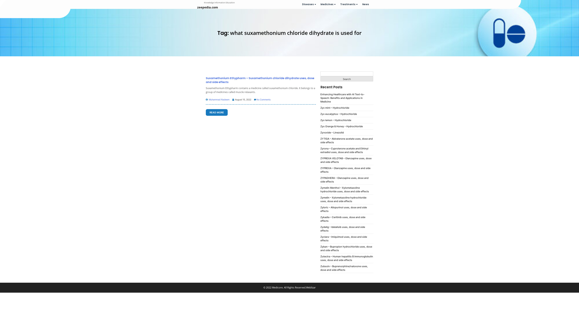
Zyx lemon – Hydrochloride (335, 120)
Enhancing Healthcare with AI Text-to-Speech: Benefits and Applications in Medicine (342, 98)
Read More (217, 112)
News (365, 4)
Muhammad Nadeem (218, 99)
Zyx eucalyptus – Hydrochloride (338, 113)
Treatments (348, 4)
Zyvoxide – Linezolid (332, 132)
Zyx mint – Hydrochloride (334, 107)
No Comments (263, 99)
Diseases (308, 4)
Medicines (327, 4)
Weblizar (311, 287)
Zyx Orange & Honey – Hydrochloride (341, 126)
